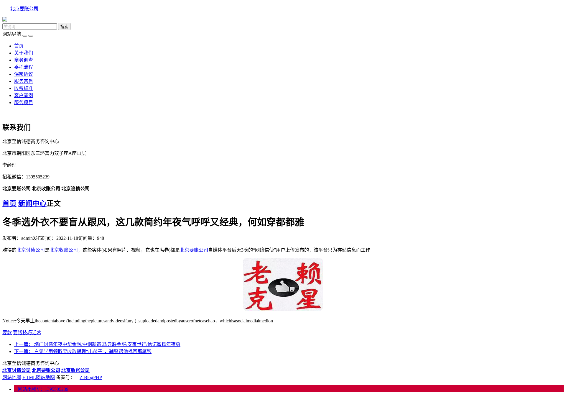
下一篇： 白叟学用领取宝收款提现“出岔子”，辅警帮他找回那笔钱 (83, 351)
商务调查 (23, 60)
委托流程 (23, 67)
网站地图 (11, 377)
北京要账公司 (24, 8)
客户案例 (23, 95)
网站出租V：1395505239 (41, 389)
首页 (19, 45)
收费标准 (23, 88)
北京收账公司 (64, 249)
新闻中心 (32, 203)
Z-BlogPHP (91, 377)
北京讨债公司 (31, 249)
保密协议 (23, 74)
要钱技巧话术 (27, 332)
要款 (7, 332)
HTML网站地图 (38, 377)
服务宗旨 (23, 81)
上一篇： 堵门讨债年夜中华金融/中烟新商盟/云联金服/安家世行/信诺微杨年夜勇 (97, 344)
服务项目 (23, 102)
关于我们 (23, 52)
